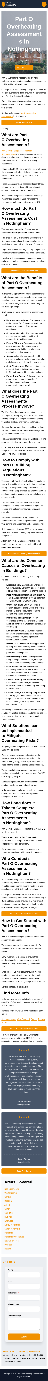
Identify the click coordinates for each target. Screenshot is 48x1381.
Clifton (7, 1209)
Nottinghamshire (8, 1019)
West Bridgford (23, 1019)
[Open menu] (44, 4)
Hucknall (8, 1217)
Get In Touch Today (24, 122)
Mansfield (8, 1233)
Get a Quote (22, 68)
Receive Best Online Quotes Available (24, 554)
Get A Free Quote (24, 1171)
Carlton (34, 1019)
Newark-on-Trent (11, 1241)
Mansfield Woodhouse (14, 1237)
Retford (7, 1249)
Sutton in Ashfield (12, 1229)
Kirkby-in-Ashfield (12, 1225)
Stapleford (8, 1213)
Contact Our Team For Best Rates (24, 271)
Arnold (4, 1022)
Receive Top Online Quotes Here (24, 914)
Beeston (41, 1019)
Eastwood (8, 1221)
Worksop (8, 1245)
